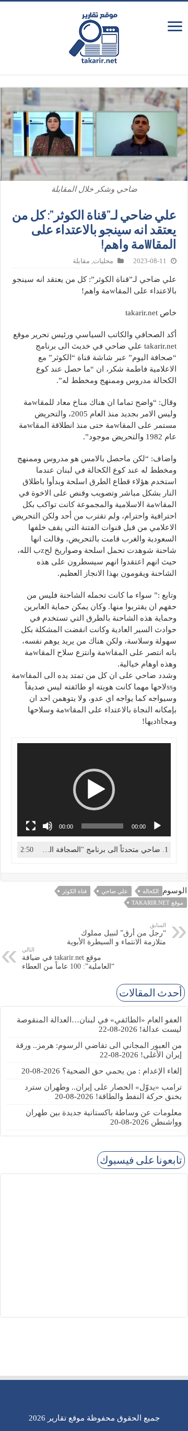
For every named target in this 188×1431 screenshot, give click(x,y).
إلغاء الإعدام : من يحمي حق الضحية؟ (122, 1071)
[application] (94, 789)
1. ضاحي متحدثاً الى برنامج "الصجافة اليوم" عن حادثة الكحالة (104, 850)
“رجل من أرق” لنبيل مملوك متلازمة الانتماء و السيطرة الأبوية (116, 934)
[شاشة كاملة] (31, 826)
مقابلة (81, 261)
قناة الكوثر (74, 891)
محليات (103, 261)
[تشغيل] (157, 826)
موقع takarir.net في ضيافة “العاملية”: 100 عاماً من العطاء (68, 958)
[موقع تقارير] (94, 35)
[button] (94, 789)
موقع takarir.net (157, 902)
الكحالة (151, 891)
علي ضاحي (114, 891)
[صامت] (47, 826)
